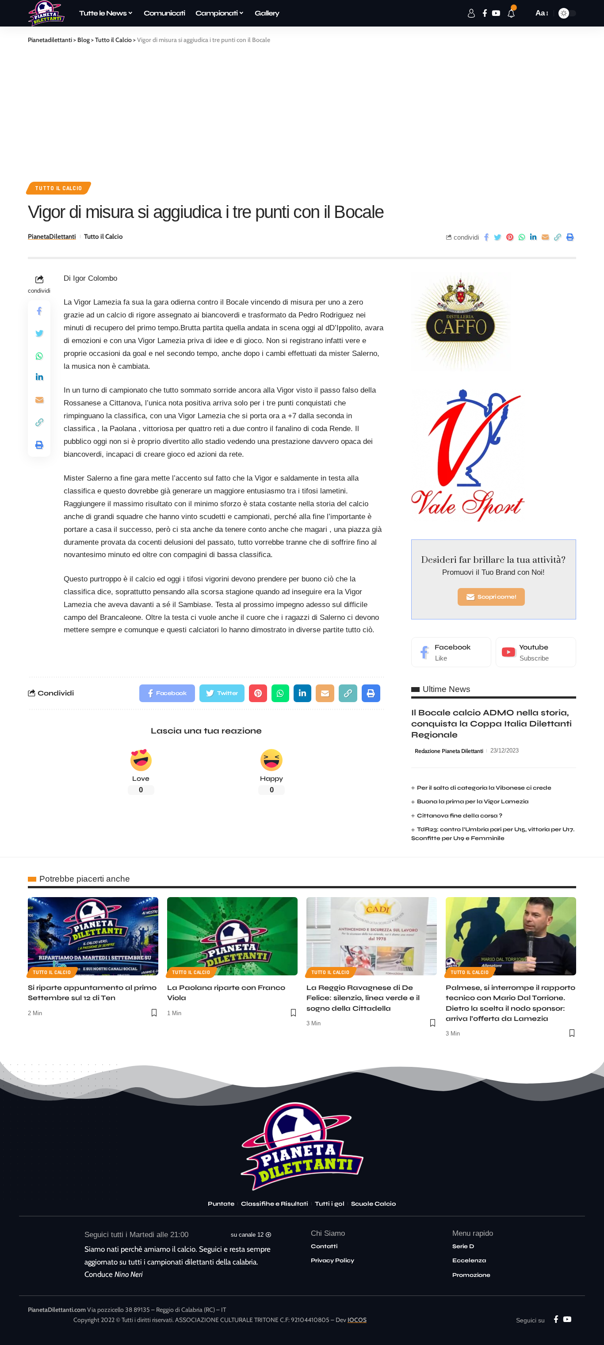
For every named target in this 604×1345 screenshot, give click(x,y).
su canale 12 (247, 1235)
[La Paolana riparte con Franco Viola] (232, 936)
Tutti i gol (329, 1203)
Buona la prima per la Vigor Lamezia (472, 801)
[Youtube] (535, 652)
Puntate (221, 1203)
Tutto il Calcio (58, 187)
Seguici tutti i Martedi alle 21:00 (136, 1234)
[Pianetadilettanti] (46, 13)
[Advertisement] (302, 111)
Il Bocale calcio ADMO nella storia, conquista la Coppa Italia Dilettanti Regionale (491, 723)
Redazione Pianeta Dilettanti (449, 750)
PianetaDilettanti (52, 237)
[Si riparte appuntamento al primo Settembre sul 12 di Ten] (93, 936)
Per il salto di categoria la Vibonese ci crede (484, 787)
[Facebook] (451, 652)
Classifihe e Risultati (274, 1203)
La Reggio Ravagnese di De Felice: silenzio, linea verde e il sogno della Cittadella (363, 997)
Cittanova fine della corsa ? (459, 815)
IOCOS (357, 1320)
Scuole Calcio (373, 1203)
